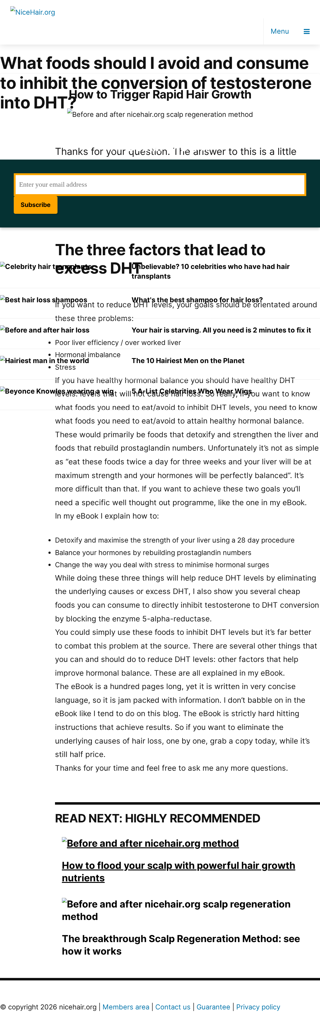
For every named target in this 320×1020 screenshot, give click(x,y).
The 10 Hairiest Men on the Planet (188, 361)
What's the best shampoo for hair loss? (197, 300)
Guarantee (213, 1007)
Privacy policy (258, 1007)
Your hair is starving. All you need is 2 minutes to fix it (221, 330)
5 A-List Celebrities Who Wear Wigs (192, 391)
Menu (280, 31)
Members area (125, 1007)
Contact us (173, 1007)
